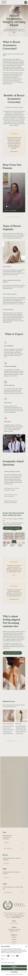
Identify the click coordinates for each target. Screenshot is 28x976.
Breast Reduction (20, 723)
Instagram (14, 937)
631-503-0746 (14, 923)
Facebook (14, 939)
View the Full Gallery (12, 528)
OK (14, 541)
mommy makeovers (16, 915)
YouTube (14, 941)
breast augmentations (16, 917)
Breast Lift (5, 723)
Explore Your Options (12, 653)
